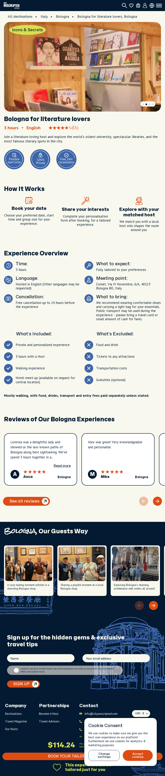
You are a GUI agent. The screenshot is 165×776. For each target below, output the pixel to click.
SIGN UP (21, 684)
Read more (62, 465)
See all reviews (24, 501)
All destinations (20, 16)
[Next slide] (157, 501)
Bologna (62, 16)
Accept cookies (138, 755)
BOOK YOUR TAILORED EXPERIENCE (82, 756)
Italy (44, 16)
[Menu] (159, 5)
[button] (143, 104)
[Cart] (138, 5)
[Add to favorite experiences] (57, 767)
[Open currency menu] (152, 5)
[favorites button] (131, 5)
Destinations (13, 714)
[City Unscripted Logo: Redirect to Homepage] (11, 5)
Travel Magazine (16, 721)
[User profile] (145, 6)
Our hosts (11, 729)
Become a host (49, 714)
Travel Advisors (49, 721)
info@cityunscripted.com (101, 714)
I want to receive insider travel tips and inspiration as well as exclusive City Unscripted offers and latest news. (67, 670)
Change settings (104, 755)
